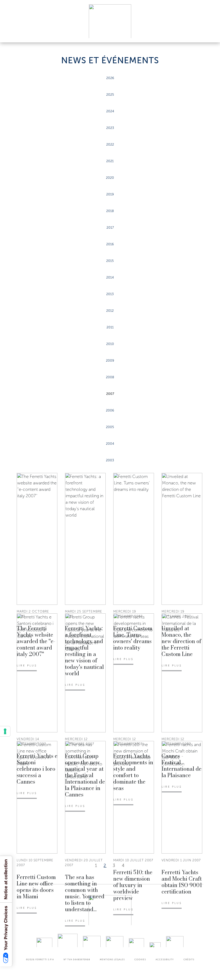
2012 (110, 311)
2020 (110, 178)
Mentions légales (112, 959)
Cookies (140, 959)
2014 (110, 277)
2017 (110, 227)
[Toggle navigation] (210, 33)
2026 (110, 78)
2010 (110, 344)
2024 (110, 111)
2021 (110, 161)
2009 (110, 360)
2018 (110, 211)
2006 (110, 410)
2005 (110, 427)
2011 (110, 327)
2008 (110, 377)
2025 (110, 95)
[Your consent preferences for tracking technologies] (5, 731)
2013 (110, 294)
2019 (110, 194)
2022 (110, 144)
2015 (110, 261)
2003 (110, 460)
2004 (110, 444)
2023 (110, 128)
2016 (110, 244)
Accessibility (165, 959)
